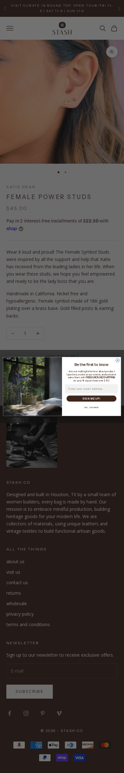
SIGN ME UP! (91, 398)
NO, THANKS (91, 408)
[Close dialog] (117, 360)
